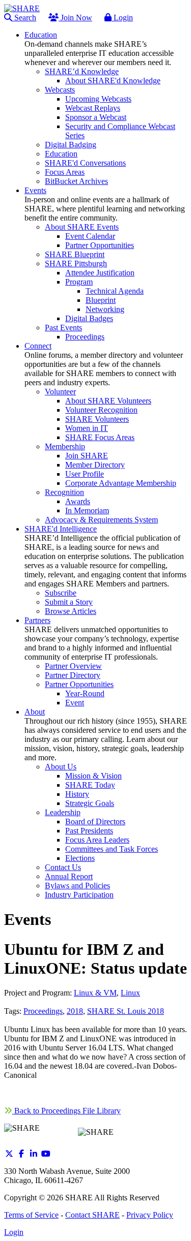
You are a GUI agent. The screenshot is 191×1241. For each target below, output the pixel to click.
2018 (75, 1011)
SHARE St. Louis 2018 (125, 1011)
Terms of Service (31, 1215)
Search (24, 17)
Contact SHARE (92, 1215)
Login (122, 17)
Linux (130, 992)
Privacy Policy (149, 1215)
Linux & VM (95, 992)
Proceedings (43, 1011)
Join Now (75, 17)
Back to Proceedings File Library (66, 1110)
